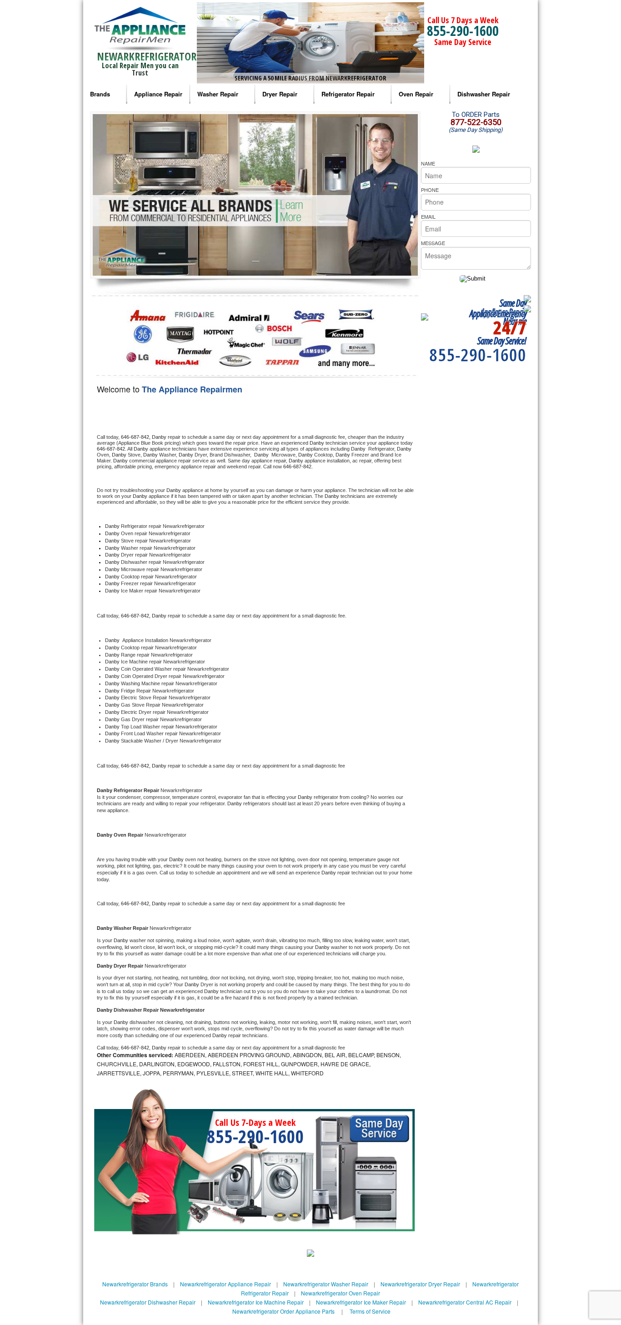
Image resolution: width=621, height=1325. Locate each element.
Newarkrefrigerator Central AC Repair (464, 1302)
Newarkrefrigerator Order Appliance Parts (283, 1311)
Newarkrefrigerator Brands (135, 1284)
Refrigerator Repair (348, 94)
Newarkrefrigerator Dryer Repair (420, 1284)
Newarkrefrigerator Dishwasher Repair (147, 1302)
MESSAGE (433, 242)
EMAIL (428, 216)
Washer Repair (217, 94)
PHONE (430, 189)
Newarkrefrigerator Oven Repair (340, 1293)
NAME (428, 163)
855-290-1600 (463, 30)
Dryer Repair (279, 94)
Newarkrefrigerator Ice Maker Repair (361, 1302)
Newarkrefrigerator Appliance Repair (225, 1284)
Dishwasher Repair (483, 94)
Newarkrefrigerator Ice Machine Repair (256, 1302)
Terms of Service (370, 1311)
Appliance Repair (158, 94)
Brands (100, 94)
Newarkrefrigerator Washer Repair (325, 1284)
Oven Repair (416, 94)
